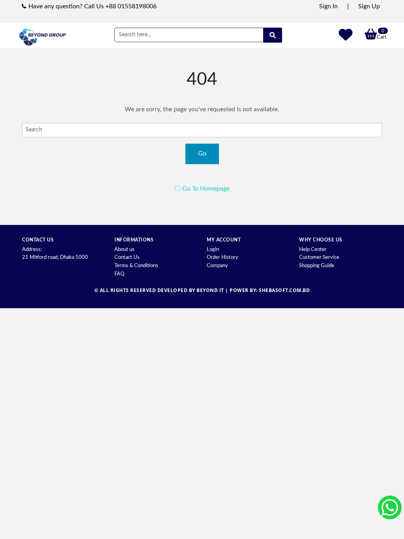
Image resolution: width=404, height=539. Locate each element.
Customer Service (319, 257)
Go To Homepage (205, 188)
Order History (222, 257)
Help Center (313, 249)
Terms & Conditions (136, 265)
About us (124, 249)
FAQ (119, 274)
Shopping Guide (316, 265)
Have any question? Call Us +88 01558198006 (92, 6)
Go (202, 153)
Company (217, 265)
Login (213, 249)
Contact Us (127, 257)
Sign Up (369, 6)
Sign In (328, 6)
